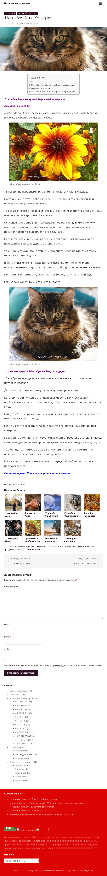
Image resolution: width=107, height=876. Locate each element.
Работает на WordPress (53, 870)
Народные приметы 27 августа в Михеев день (33, 799)
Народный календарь (27, 13)
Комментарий (12, 586)
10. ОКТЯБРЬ (22, 736)
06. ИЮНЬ (20, 720)
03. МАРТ (20, 709)
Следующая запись (85, 560)
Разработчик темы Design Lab (79, 870)
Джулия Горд (25, 23)
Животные (20, 765)
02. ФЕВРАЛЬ (22, 705)
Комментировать (36, 549)
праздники (9, 549)
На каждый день (23, 754)
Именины (20, 750)
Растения (20, 780)
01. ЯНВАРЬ (21, 701)
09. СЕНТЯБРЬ (22, 732)
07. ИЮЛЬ (20, 724)
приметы (19, 549)
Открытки (15, 747)
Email (7, 636)
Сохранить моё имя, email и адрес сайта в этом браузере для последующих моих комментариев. (53, 665)
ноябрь (90, 546)
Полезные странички (17, 3)
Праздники (21, 758)
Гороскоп (14, 694)
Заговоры (20, 769)
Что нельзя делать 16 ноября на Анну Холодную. (54, 91)
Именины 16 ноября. (40, 88)
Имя (7, 624)
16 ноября (61, 546)
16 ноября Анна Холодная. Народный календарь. (53, 85)
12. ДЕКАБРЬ (21, 743)
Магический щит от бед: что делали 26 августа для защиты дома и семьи (47, 803)
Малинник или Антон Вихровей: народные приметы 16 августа (41, 814)
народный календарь (76, 546)
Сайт (6, 649)
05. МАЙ (19, 716)
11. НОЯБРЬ (10, 13)
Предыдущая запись (20, 560)
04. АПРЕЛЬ (21, 713)
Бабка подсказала (18, 690)
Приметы (20, 776)
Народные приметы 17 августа (25, 810)
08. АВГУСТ (20, 728)
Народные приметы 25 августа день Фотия (32, 806)
